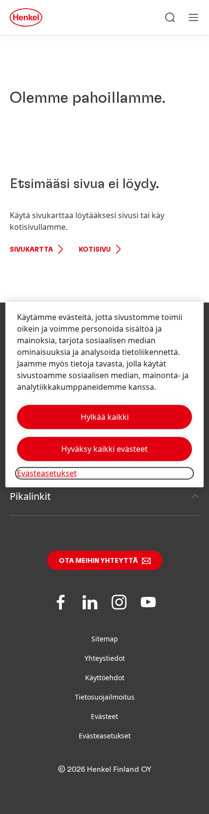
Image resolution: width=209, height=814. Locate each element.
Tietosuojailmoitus (105, 697)
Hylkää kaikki (105, 417)
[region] (104, 394)
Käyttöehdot (104, 677)
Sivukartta (31, 249)
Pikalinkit (30, 496)
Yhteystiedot (105, 658)
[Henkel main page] (26, 17)
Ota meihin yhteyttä (98, 561)
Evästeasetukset (105, 735)
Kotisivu (95, 249)
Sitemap (104, 638)
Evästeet (104, 716)
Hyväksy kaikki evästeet (104, 449)
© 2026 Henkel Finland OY (105, 769)
